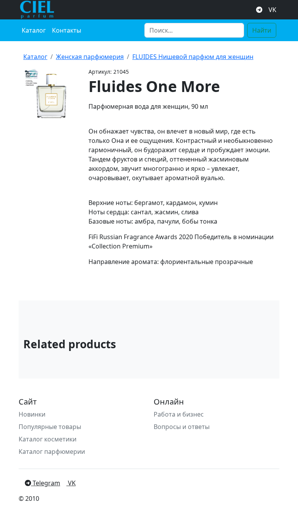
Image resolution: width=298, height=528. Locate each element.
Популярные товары (50, 426)
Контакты (66, 30)
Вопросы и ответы (182, 426)
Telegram (45, 483)
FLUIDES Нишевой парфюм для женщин (192, 56)
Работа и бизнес (179, 414)
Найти (261, 30)
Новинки (32, 414)
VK (272, 9)
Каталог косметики (47, 439)
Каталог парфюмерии (52, 451)
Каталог (34, 30)
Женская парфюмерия (90, 56)
